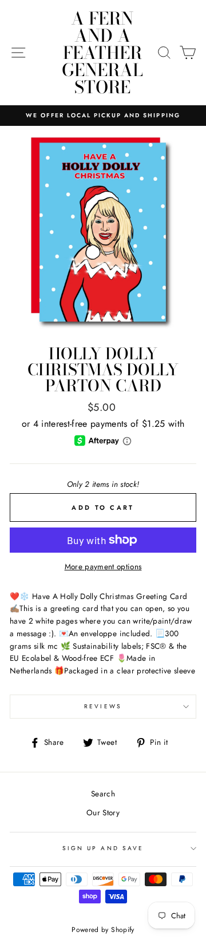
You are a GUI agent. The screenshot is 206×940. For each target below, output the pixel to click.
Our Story (103, 812)
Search (103, 793)
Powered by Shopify (103, 930)
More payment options (103, 566)
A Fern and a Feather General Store (102, 52)
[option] (103, 115)
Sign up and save (103, 848)
